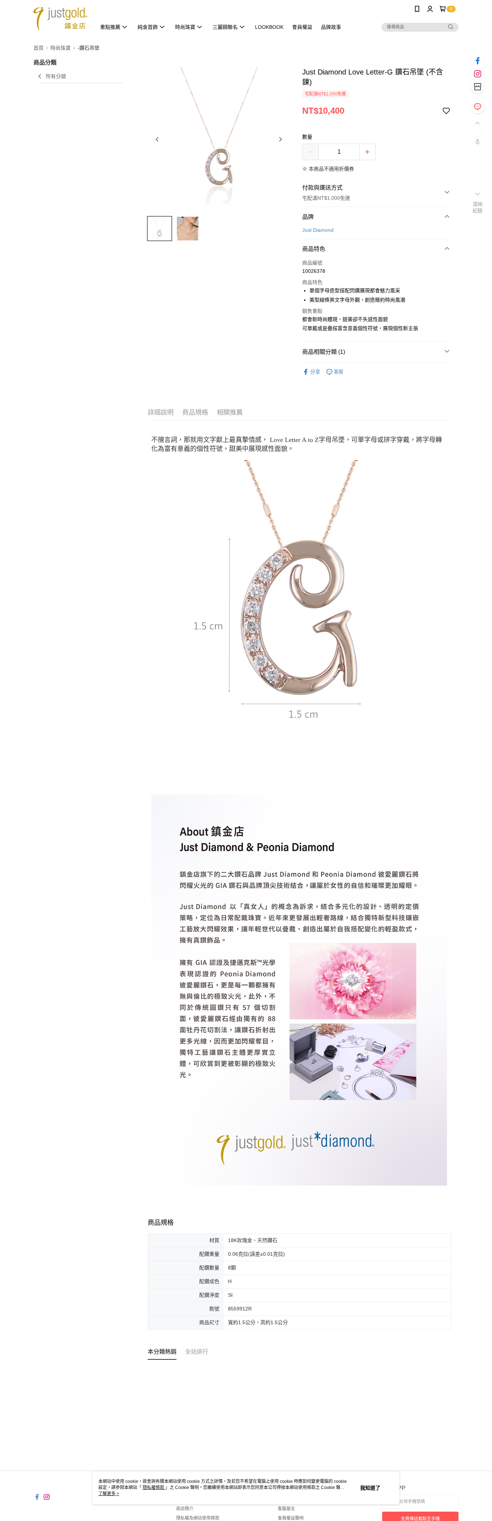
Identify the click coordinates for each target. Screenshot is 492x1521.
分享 (315, 372)
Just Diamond (318, 230)
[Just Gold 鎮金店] (60, 19)
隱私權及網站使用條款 (197, 1518)
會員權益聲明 (291, 1518)
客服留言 (286, 1508)
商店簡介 (184, 1508)
